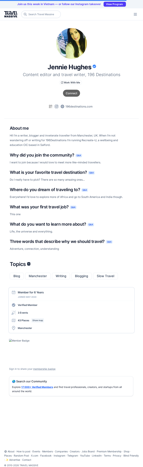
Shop (127, 451)
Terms (107, 455)
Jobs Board (88, 451)
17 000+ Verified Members (37, 387)
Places (8, 455)
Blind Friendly (131, 455)
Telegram (72, 455)
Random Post (21, 455)
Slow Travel (105, 276)
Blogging (81, 276)
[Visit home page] (11, 14)
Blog (16, 276)
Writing (61, 276)
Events (36, 451)
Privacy (117, 455)
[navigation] (135, 14)
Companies (61, 451)
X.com (34, 455)
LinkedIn (97, 455)
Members (47, 451)
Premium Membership (109, 451)
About (11, 451)
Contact (26, 459)
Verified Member (27, 304)
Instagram (59, 455)
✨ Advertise (13, 459)
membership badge (44, 368)
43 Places (30, 320)
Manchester (38, 276)
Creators (75, 451)
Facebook (46, 455)
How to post (23, 451)
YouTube (85, 455)
